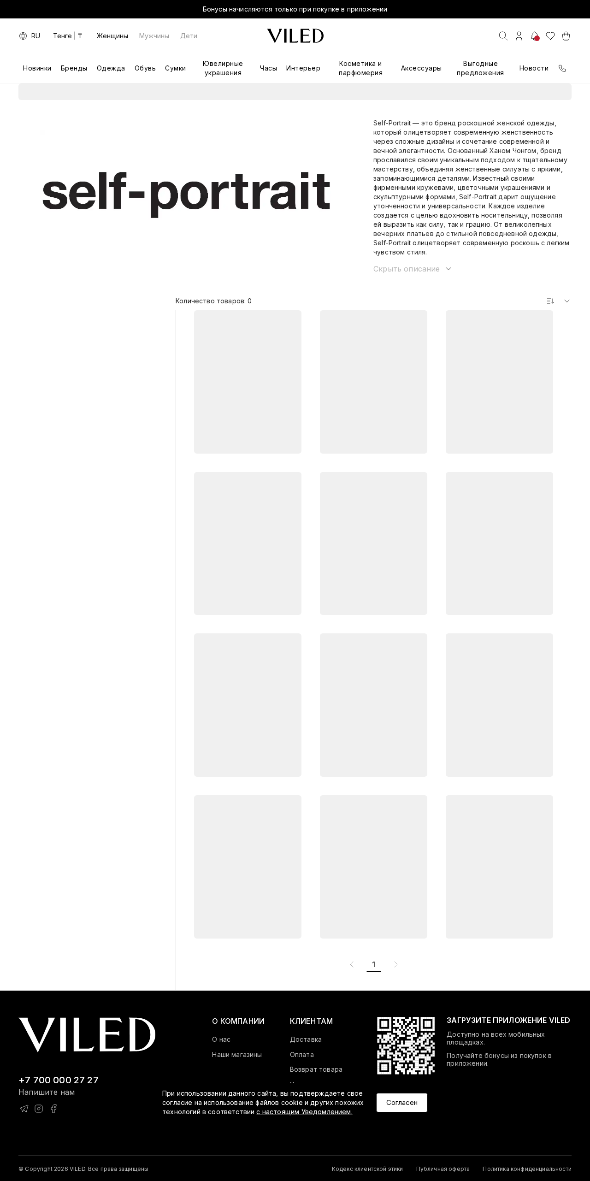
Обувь (145, 68)
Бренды (74, 68)
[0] (550, 35)
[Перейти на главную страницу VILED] (86, 1035)
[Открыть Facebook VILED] (53, 1108)
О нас (221, 1039)
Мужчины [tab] (154, 36)
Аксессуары (421, 68)
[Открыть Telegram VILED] (24, 1108)
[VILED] (295, 36)
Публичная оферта (443, 1168)
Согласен (402, 1102)
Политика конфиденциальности (527, 1168)
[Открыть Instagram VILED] (38, 1108)
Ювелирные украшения (223, 68)
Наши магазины (237, 1054)
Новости (534, 68)
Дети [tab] (188, 36)
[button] (413, 268)
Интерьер (303, 68)
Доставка (306, 1039)
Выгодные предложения (480, 68)
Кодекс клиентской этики (367, 1168)
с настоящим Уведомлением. (304, 1112)
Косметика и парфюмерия (361, 68)
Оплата (302, 1054)
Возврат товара (316, 1069)
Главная (261, 91)
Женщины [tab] (112, 36)
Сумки (175, 68)
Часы (268, 68)
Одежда (111, 68)
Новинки (37, 68)
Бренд (331, 91)
